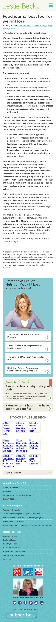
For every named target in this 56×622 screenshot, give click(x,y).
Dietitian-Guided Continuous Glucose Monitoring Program (22, 369)
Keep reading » (28, 390)
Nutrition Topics (10, 536)
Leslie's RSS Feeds (10, 499)
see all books (28, 472)
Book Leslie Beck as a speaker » (28, 597)
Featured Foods (9, 540)
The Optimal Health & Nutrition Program (23, 335)
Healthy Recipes (10, 544)
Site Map (7, 559)
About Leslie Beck (10, 487)
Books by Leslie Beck (12, 548)
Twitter (14, 603)
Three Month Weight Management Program (21, 514)
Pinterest (31, 603)
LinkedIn (20, 603)
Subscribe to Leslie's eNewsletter (17, 495)
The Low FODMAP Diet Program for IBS (25, 358)
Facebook (25, 603)
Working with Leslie (11, 510)
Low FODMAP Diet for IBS (13, 521)
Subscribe (28, 615)
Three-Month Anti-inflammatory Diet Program (24, 347)
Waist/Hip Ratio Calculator (14, 555)
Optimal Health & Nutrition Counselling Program (23, 518)
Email (36, 603)
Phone (42, 603)
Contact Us (7, 491)
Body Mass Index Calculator (14, 551)
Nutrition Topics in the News (31, 25)
